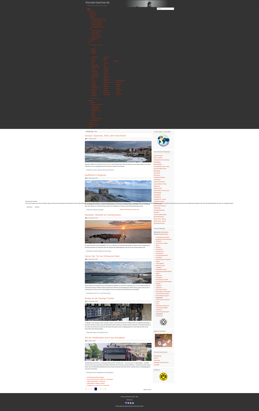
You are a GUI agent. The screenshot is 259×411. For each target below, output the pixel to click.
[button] (90, 47)
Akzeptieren (29, 207)
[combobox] (165, 9)
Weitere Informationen (126, 209)
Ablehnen (37, 207)
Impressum (136, 209)
